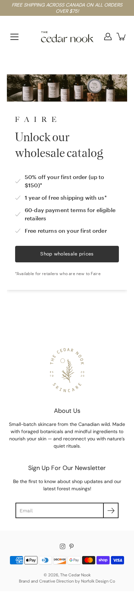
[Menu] (14, 37)
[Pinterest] (71, 546)
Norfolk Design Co (98, 581)
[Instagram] (62, 546)
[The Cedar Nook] (67, 36)
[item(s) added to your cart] (121, 36)
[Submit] (111, 510)
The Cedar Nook (75, 575)
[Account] (107, 36)
